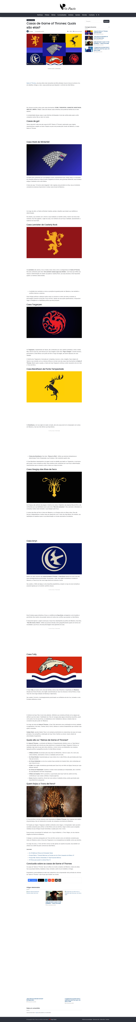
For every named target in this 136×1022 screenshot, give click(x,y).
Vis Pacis (31, 31)
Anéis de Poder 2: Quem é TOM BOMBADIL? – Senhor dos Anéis (53, 902)
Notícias (40, 15)
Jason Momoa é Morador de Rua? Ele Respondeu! (35, 999)
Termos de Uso (96, 1019)
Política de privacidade (87, 1019)
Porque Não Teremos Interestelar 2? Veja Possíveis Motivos (45, 857)
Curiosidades (61, 15)
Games (77, 15)
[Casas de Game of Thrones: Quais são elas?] (89, 32)
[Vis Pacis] (68, 6)
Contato (92, 15)
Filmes (47, 15)
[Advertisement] (54, 76)
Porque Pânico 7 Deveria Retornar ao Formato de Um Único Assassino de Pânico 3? (51, 855)
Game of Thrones (31, 83)
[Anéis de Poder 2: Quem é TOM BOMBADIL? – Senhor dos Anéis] (54, 895)
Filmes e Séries (30, 20)
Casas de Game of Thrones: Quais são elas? (101, 31)
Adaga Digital (53, 1019)
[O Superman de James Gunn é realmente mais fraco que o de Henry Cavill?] (73, 944)
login (37, 1012)
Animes (70, 15)
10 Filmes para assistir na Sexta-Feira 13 (40, 860)
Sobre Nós (102, 1019)
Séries (53, 15)
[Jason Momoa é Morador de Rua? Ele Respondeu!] (35, 944)
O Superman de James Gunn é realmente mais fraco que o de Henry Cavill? (72, 1000)
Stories (84, 15)
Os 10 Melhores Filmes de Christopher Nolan (41, 853)
